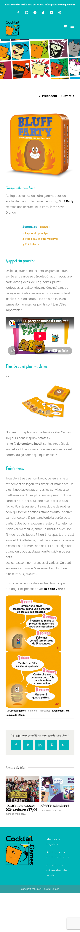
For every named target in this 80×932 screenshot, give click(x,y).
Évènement (58, 710)
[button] (8, 796)
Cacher (44, 227)
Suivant (66, 96)
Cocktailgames (17, 710)
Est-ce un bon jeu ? (51, 806)
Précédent (49, 96)
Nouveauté (11, 715)
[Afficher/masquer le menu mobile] (72, 26)
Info (67, 710)
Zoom (21, 715)
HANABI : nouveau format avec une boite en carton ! (20, 808)
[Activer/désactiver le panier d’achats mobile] (65, 26)
